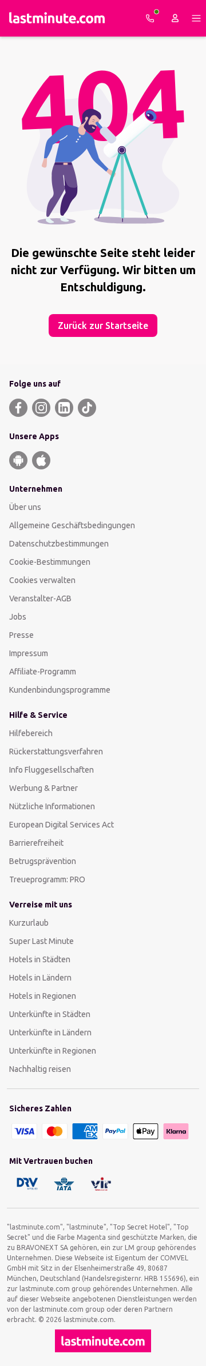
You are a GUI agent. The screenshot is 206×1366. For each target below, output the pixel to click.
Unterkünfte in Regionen (52, 1050)
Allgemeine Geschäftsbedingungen (72, 525)
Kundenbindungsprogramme (59, 689)
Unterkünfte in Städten (49, 1014)
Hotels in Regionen (42, 996)
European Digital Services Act (61, 824)
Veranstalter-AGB (40, 598)
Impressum (28, 653)
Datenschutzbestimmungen (59, 543)
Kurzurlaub (29, 922)
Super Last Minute (41, 941)
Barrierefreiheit (36, 842)
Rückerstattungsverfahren (56, 751)
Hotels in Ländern (40, 977)
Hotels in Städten (39, 959)
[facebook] (18, 408)
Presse (21, 635)
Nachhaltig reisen (40, 1069)
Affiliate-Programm (42, 671)
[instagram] (41, 408)
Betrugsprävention (42, 861)
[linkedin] (64, 408)
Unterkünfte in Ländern (50, 1032)
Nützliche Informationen (52, 806)
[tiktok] (87, 408)
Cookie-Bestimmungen (49, 562)
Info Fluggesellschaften (51, 769)
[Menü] (196, 18)
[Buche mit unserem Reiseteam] (150, 18)
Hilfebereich (31, 733)
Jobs (17, 616)
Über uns (25, 507)
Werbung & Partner (43, 788)
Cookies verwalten (42, 580)
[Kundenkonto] (175, 18)
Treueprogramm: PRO (47, 879)
